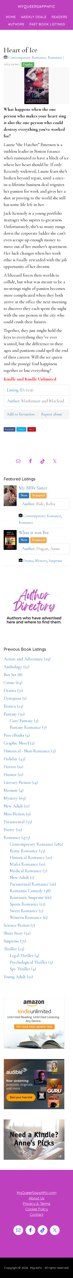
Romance (55, 57)
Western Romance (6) (29, 917)
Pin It (31, 429)
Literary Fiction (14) (21, 782)
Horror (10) (13, 766)
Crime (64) (13, 682)
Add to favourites (21, 414)
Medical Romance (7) (28, 870)
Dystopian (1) (15, 698)
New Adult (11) (17, 806)
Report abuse (51, 414)
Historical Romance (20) (31, 857)
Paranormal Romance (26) (33, 884)
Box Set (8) (13, 674)
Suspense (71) (15, 941)
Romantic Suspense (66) (31, 897)
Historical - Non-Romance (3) (30, 751)
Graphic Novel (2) (19, 743)
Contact (36, 1214)
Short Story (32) (17, 933)
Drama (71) (13, 690)
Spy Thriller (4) (23, 969)
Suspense (55, 560)
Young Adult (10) (18, 976)
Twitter (21, 429)
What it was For (34, 532)
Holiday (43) (14, 758)
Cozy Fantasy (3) (24, 720)
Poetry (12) (13, 829)
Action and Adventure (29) (27, 659)
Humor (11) (13, 774)
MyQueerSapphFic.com (36, 1192)
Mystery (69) (15, 798)
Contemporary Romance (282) (36, 844)
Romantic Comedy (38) (30, 890)
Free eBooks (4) (17, 735)
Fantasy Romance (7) (28, 727)
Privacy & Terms (36, 1203)
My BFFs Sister (33, 488)
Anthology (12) (16, 666)
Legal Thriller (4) (24, 955)
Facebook (9, 429)
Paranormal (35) (18, 821)
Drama (28, 560)
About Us (36, 1198)
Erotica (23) (13, 706)
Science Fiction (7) (19, 925)
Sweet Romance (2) (26, 910)
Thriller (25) (14, 949)
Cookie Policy (36, 1209)
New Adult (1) (22, 877)
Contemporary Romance (27, 57)
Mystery (41, 560)
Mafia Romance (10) (27, 864)
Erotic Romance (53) (27, 850)
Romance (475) (17, 837)
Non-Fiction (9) (17, 814)
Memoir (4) (14, 790)
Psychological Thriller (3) (31, 962)
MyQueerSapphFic (36, 6)
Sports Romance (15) (27, 904)
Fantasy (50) (14, 714)
